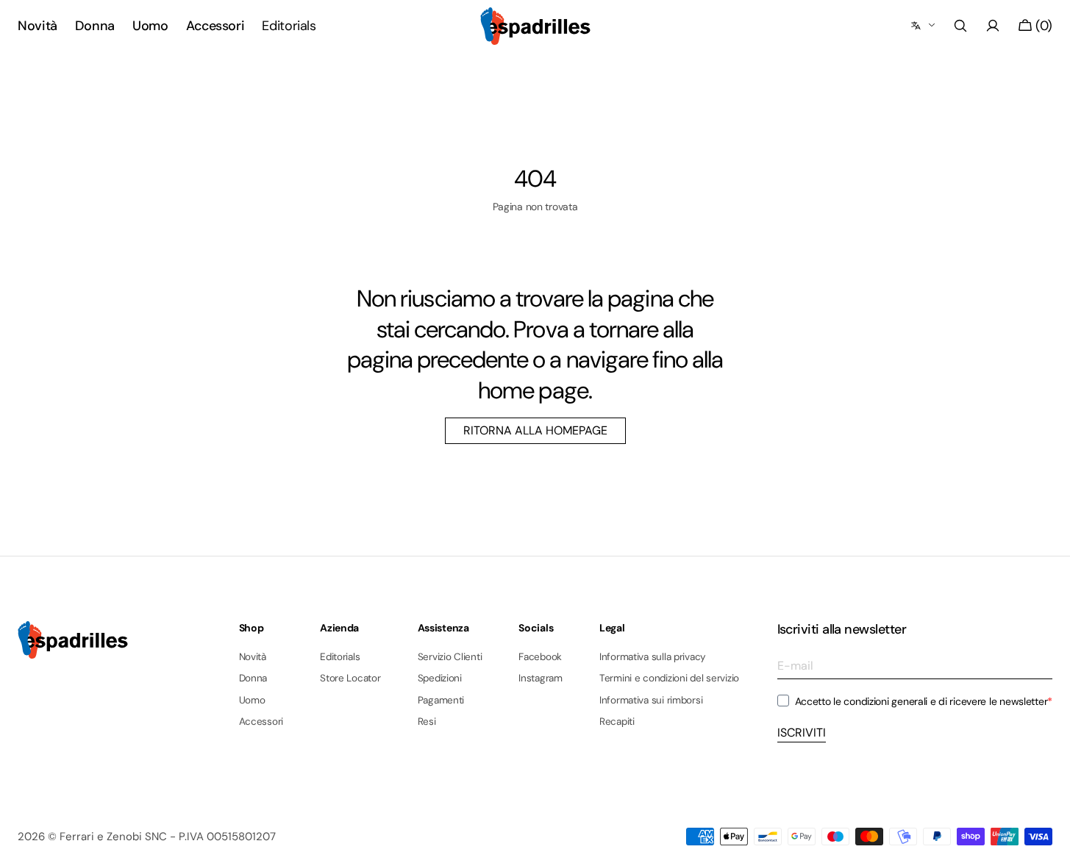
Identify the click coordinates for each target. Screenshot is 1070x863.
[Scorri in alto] (1048, 841)
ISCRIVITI (801, 732)
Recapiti (617, 721)
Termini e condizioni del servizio (669, 678)
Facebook (540, 657)
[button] (960, 25)
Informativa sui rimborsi (651, 700)
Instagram (540, 678)
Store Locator (350, 678)
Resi (427, 721)
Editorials (340, 657)
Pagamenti (441, 700)
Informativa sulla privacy (652, 657)
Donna (253, 678)
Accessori (261, 721)
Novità (252, 657)
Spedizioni (440, 678)
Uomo (252, 700)
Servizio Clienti (450, 657)
